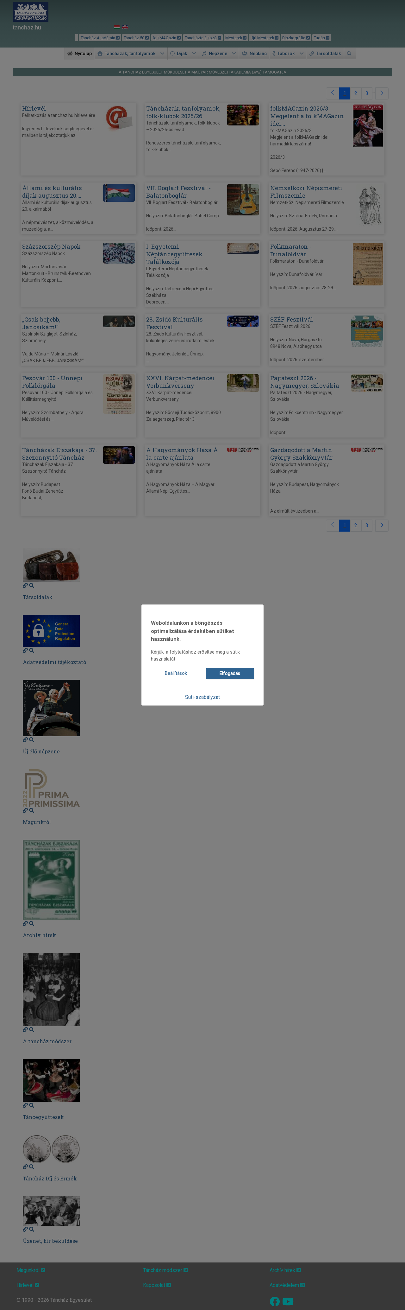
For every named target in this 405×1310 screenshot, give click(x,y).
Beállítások (176, 673)
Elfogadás (230, 673)
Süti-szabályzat (202, 697)
